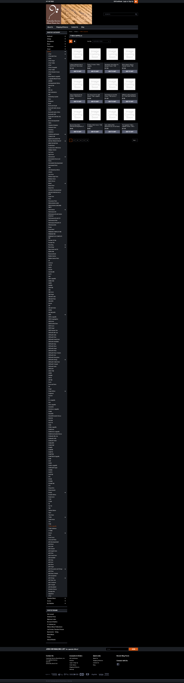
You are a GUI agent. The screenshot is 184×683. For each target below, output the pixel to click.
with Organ (51, 566)
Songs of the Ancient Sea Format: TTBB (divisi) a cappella (76, 95)
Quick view (77, 61)
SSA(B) (50, 411)
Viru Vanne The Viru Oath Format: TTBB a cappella (93, 95)
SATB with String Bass (53, 357)
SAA (49, 276)
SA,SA (49, 267)
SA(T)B (50, 265)
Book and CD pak (52, 105)
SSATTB (50, 472)
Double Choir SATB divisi (54, 147)
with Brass (51, 544)
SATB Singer (51, 328)
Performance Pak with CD (54, 222)
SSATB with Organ (52, 467)
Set (49, 386)
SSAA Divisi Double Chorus (55, 434)
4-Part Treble (51, 69)
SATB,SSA (50, 368)
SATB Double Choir (53, 323)
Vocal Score (51, 537)
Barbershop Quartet (53, 96)
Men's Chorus (51, 181)
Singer (50, 389)
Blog (82, 27)
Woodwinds (50, 41)
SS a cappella (51, 400)
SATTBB (50, 380)
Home (70, 31)
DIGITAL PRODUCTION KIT (54, 141)
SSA (49, 402)
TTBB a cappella (52, 526)
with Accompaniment (53, 542)
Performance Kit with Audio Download (55, 215)
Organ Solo (51, 196)
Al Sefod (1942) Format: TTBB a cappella (94, 125)
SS (49, 398)
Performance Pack (52, 220)
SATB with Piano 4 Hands (54, 353)
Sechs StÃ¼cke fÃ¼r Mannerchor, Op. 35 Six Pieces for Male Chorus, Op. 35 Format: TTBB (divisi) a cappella (112, 125)
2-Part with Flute (52, 56)
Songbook (51, 393)
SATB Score (51, 326)
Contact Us (74, 27)
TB (49, 503)
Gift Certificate (118, 1)
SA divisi (50, 263)
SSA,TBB (50, 420)
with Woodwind (52, 587)
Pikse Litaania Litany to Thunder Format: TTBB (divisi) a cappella (127, 65)
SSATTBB (50, 474)
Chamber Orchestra (53, 125)
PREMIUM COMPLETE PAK (54, 231)
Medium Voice (51, 179)
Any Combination (52, 92)
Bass (49, 99)
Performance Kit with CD (54, 218)
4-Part (49, 65)
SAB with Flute (52, 299)
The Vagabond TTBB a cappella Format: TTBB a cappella (128, 125)
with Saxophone (52, 575)
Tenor (49, 512)
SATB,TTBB (51, 371)
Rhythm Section (52, 256)
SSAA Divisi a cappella (53, 431)
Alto (49, 87)
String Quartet (51, 490)
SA (49, 260)
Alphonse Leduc (51, 619)
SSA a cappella (52, 404)
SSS (49, 476)
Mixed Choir (51, 185)
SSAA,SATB (51, 443)
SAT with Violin (52, 308)
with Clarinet (51, 548)
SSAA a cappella (52, 427)
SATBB (50, 373)
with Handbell (51, 557)
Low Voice (51, 174)
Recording (50, 245)
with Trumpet (51, 584)
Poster (50, 227)
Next (134, 140)
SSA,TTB (50, 422)
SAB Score (51, 292)
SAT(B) (50, 310)
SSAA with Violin (52, 440)
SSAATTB (50, 452)
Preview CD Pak (52, 240)
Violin (49, 535)
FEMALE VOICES (52, 150)
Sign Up (131, 1)
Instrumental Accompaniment (55, 163)
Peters (49, 637)
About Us (50, 27)
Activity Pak (51, 85)
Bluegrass (50, 101)
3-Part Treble (51, 63)
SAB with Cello (52, 296)
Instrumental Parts (52, 165)
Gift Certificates (73, 658)
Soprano (50, 395)
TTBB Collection (52, 528)
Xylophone (51, 593)
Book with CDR (52, 114)
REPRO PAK (51, 251)
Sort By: (89, 41)
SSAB (49, 458)
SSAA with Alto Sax (53, 436)
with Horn (50, 562)
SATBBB (50, 375)
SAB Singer (51, 294)
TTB (49, 521)
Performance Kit (52, 212)
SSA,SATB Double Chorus (54, 416)
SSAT (49, 461)
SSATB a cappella (52, 465)
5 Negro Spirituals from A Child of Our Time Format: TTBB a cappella (76, 65)
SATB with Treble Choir (54, 362)
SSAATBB (50, 449)
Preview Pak (51, 242)
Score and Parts (52, 384)
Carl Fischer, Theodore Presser (55, 629)
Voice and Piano (52, 539)
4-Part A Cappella (52, 67)
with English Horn (52, 551)
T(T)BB (50, 501)
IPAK (49, 167)
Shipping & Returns (62, 27)
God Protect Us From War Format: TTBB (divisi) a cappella (111, 95)
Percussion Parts (52, 201)
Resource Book (52, 254)
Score (49, 382)
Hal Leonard (50, 614)
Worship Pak (51, 591)
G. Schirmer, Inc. (51, 624)
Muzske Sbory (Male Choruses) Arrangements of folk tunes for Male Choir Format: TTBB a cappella (76, 125)
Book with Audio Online (54, 112)
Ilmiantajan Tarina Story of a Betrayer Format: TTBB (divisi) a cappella (111, 65)
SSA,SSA (50, 418)
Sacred (50, 303)
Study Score (51, 497)
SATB (49, 314)
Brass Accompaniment (53, 120)
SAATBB (50, 285)
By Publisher (50, 603)
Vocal (48, 49)
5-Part (49, 74)
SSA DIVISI (51, 407)
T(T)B (49, 499)
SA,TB (49, 274)
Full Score (50, 152)
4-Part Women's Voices (54, 72)
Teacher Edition (52, 510)
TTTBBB (50, 530)
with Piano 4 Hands (53, 573)
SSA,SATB (50, 413)
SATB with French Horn (54, 339)
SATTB (50, 377)
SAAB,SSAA (51, 281)
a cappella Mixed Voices (54, 78)
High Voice (51, 154)
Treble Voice (51, 519)
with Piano (51, 571)
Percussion (50, 46)
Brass (48, 44)
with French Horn (52, 555)
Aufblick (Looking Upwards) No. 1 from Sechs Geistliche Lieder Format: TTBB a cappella (129, 95)
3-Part (49, 58)
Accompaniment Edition (54, 83)
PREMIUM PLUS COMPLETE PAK (55, 237)
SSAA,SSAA (51, 445)
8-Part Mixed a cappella (54, 76)
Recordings (51, 247)
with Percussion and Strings (55, 569)
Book (49, 103)
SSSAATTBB (51, 483)
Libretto (50, 172)
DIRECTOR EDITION (53, 143)
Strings (49, 39)
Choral (49, 51)
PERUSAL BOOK (52, 225)
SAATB (50, 283)
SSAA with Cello (52, 438)
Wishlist (71, 660)
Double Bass (51, 145)
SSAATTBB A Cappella (53, 456)
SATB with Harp (52, 344)
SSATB (50, 463)
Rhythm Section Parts (53, 258)
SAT (49, 305)
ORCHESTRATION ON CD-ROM (54, 193)
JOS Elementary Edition (54, 170)
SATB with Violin (52, 366)
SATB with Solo (52, 355)
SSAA (49, 425)
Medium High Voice (53, 176)
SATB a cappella (52, 317)
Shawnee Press (51, 617)
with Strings (51, 578)
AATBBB (50, 81)
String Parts (51, 488)
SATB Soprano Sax (53, 330)
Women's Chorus (52, 589)
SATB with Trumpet (53, 364)
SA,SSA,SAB (51, 272)
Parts (49, 198)
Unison (50, 533)
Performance (51, 209)
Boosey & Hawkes (52, 622)
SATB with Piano (52, 350)
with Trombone (52, 582)
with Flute (50, 553)
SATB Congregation (53, 319)
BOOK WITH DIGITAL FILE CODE (54, 117)
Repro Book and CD (53, 249)
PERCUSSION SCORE (53, 203)
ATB (49, 94)
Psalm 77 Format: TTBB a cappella (93, 65)
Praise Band (51, 229)
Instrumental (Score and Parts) (54, 160)
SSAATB (50, 447)
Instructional (51, 156)
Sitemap (71, 669)
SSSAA (50, 479)
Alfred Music (50, 634)
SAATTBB (50, 287)
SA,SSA (50, 269)
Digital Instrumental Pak (54, 138)
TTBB (49, 524)
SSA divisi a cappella (53, 409)
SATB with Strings (52, 359)
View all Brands (51, 639)
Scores (49, 601)
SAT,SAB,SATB (51, 312)
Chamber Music (51, 598)
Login (125, 1)
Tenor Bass (51, 515)
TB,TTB (50, 506)
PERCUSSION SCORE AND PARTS (54, 206)
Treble (50, 517)
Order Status (72, 665)
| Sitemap (69, 681)
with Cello (50, 546)
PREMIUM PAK (51, 234)
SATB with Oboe (52, 346)
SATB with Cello (52, 335)
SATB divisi (51, 321)
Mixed (49, 183)
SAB (49, 290)
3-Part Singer (51, 60)
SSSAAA (50, 481)
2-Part (49, 54)
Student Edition (52, 494)
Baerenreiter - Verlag (52, 632)
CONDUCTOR (51, 136)
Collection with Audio (53, 134)
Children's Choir (52, 127)
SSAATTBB (51, 454)
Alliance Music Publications (54, 627)
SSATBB (50, 470)
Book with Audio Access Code (54, 109)
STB (49, 485)
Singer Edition (51, 391)
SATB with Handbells (53, 341)
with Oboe (50, 564)
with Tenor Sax (52, 580)
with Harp (50, 560)
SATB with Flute (52, 337)
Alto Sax (50, 90)
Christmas (50, 129)
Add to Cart (77, 71)
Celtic (49, 123)
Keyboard (49, 36)
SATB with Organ (52, 348)
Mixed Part (51, 188)
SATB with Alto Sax (53, 332)
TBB (49, 508)
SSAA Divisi (51, 429)
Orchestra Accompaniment (54, 190)
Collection (50, 132)
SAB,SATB (50, 301)
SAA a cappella (52, 278)
